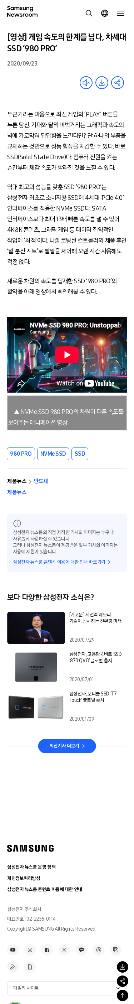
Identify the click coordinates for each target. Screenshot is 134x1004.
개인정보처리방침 (23, 878)
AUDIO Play (86, 82)
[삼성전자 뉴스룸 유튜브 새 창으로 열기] (13, 950)
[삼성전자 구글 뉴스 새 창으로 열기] (30, 967)
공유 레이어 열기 (117, 82)
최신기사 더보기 (64, 746)
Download (101, 82)
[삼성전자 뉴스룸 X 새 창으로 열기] (64, 950)
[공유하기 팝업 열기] (122, 981)
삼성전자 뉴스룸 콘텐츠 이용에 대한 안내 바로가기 (59, 562)
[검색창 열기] (89, 13)
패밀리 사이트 (26, 988)
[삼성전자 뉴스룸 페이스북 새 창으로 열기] (47, 950)
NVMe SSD (53, 453)
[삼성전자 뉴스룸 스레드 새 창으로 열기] (98, 950)
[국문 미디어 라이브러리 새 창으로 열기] (115, 950)
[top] (122, 995)
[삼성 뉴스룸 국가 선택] (104, 13)
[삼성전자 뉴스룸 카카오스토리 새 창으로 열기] (81, 950)
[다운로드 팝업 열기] (122, 967)
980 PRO (21, 453)
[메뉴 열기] (120, 13)
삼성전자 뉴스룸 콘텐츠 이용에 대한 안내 (44, 889)
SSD (80, 453)
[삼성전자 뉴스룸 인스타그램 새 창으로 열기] (30, 950)
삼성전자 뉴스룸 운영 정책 (31, 867)
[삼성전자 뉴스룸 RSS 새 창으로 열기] (13, 967)
